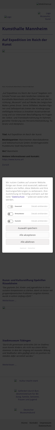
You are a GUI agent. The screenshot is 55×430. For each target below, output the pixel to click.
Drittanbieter (19, 214)
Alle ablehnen (27, 241)
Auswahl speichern (27, 228)
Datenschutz (18, 196)
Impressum (23, 248)
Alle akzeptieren (28, 234)
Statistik (18, 221)
